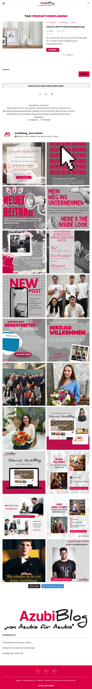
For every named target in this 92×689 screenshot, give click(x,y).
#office (71, 111)
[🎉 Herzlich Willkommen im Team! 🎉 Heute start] (68, 340)
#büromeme (65, 108)
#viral (48, 108)
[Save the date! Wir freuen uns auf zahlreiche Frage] (68, 472)
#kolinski (10, 114)
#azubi (34, 114)
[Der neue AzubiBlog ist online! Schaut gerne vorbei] (24, 472)
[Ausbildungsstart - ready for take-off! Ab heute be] (68, 251)
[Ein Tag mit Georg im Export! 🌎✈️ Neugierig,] (24, 296)
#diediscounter (38, 111)
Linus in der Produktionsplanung (65, 26)
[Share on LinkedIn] (69, 55)
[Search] (88, 3)
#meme (18, 114)
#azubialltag (43, 114)
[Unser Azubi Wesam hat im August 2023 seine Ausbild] (68, 560)
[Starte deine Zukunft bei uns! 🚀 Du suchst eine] (24, 163)
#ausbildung (54, 114)
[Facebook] (40, 94)
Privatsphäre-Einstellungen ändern (17, 642)
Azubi (51, 31)
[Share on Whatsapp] (72, 55)
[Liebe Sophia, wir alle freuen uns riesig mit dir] (24, 428)
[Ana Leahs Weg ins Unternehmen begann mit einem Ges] (68, 207)
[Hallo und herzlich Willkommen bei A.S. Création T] (24, 384)
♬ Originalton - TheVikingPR (38, 120)
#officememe (61, 111)
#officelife (50, 111)
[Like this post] (64, 55)
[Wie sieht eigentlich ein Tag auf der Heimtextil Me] (24, 251)
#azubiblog (39, 117)
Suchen (6, 69)
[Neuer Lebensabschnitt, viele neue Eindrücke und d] (68, 163)
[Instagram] (46, 94)
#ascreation (65, 114)
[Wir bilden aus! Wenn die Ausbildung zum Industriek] (24, 516)
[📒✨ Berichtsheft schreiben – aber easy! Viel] (24, 340)
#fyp (43, 108)
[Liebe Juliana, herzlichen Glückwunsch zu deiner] (68, 384)
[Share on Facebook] (66, 55)
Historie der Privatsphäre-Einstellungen (19, 648)
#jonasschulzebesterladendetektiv (17, 111)
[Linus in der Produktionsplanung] (23, 35)
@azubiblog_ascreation (39, 105)
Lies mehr (52, 50)
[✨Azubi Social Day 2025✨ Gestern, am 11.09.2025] (68, 296)
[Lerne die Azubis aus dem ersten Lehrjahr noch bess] (24, 560)
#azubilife (26, 114)
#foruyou (55, 108)
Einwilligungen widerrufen (13, 653)
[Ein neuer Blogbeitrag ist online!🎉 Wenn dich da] (68, 428)
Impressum (58, 680)
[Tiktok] (52, 94)
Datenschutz (71, 680)
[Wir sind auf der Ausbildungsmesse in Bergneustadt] (68, 516)
